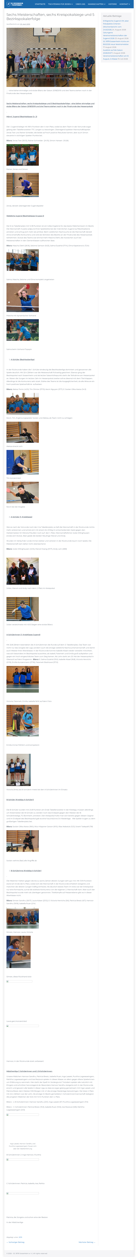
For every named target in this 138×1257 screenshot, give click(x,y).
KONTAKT (124, 4)
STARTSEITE (40, 4)
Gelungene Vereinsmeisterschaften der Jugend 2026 (115, 35)
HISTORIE (112, 4)
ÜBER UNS (80, 4)
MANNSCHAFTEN (96, 4)
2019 (20, 1237)
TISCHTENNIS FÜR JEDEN (59, 4)
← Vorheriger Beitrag (15, 1242)
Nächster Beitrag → (87, 1242)
